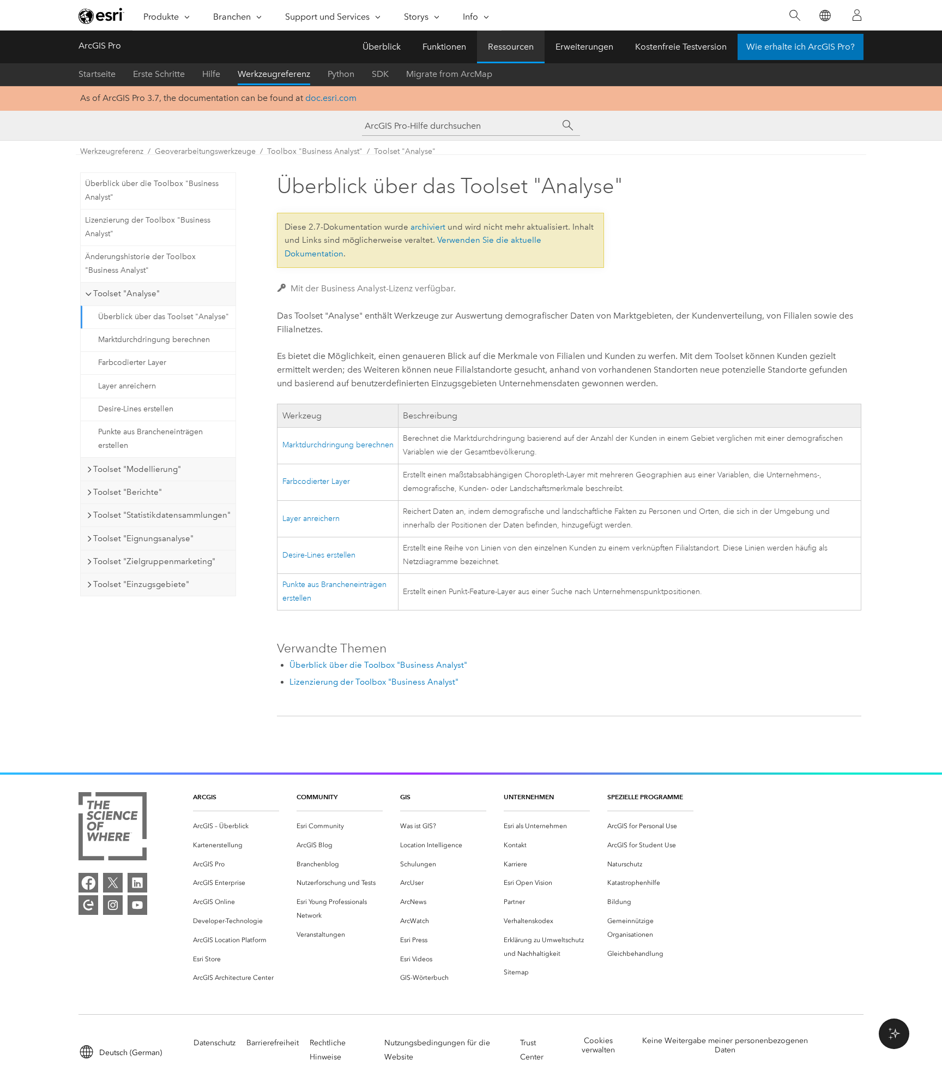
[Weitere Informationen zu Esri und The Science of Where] (112, 828)
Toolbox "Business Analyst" (315, 151)
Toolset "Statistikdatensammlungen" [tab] (162, 515)
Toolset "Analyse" (405, 151)
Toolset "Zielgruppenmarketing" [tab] (154, 561)
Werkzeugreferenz (274, 74)
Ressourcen (511, 46)
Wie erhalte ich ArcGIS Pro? (800, 46)
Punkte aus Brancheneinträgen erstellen (150, 438)
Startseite (97, 74)
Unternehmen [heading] (529, 797)
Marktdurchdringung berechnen (154, 339)
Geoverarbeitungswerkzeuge (205, 151)
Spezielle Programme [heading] (645, 797)
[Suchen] (795, 16)
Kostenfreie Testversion (681, 46)
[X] (113, 883)
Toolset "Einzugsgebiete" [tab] (141, 584)
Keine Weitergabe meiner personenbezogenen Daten (725, 1045)
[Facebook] (88, 883)
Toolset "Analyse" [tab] (126, 293)
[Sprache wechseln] (825, 16)
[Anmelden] (857, 15)
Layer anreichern (127, 386)
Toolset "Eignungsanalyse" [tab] (143, 538)
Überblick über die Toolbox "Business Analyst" (152, 190)
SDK (380, 74)
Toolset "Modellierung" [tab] (137, 469)
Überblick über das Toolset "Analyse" (163, 316)
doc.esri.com (331, 98)
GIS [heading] (405, 797)
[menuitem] (236, 826)
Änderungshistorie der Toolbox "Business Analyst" (140, 263)
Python (341, 74)
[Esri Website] (101, 16)
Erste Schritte (159, 74)
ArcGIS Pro (99, 45)
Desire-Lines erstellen (135, 409)
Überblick (382, 46)
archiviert (427, 227)
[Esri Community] (88, 905)
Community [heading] (317, 797)
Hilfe (211, 74)
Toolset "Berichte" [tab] (127, 492)
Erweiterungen (584, 46)
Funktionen (444, 46)
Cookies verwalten (598, 1045)
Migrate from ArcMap (449, 74)
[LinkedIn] (137, 883)
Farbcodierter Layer (132, 362)
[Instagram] (113, 905)
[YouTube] (137, 905)
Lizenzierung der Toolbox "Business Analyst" (147, 226)
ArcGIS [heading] (204, 797)
